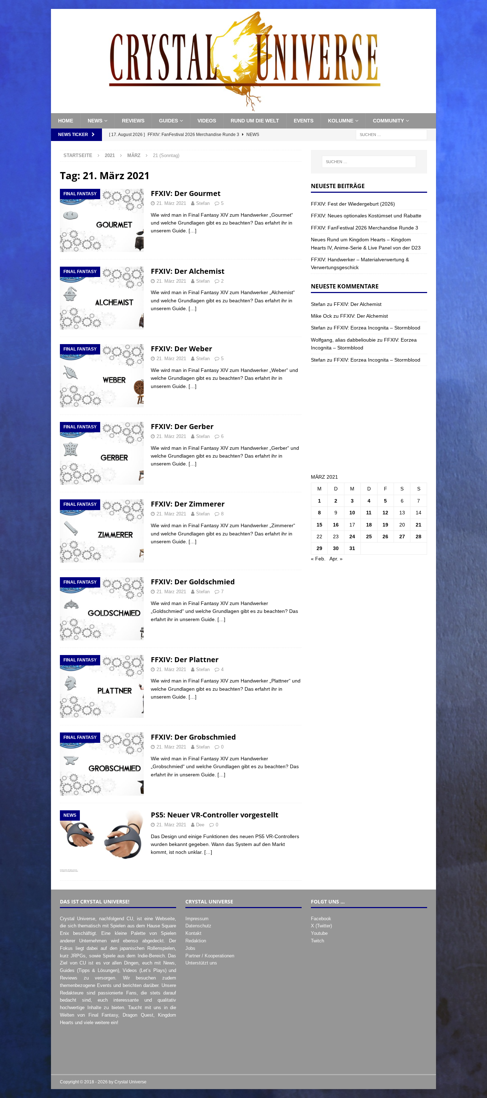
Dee (200, 824)
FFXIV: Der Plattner (185, 659)
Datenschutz (198, 925)
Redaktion (195, 940)
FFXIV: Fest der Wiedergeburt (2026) (353, 204)
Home (65, 121)
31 (352, 548)
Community (388, 121)
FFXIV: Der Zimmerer (188, 504)
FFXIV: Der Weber (181, 348)
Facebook (321, 918)
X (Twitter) (321, 925)
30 (336, 548)
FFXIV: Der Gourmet (186, 193)
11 (368, 512)
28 (418, 536)
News (95, 121)
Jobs (190, 948)
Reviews (133, 121)
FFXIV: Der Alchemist (188, 271)
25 (369, 536)
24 (352, 536)
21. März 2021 (171, 203)
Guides (168, 121)
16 (336, 525)
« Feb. (318, 558)
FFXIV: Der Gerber (182, 426)
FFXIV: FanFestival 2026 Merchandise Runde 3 (364, 228)
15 (319, 525)
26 (385, 536)
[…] (192, 230)
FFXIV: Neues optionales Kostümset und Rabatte (366, 215)
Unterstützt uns (201, 963)
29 (319, 548)
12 (385, 512)
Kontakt (193, 933)
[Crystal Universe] (243, 109)
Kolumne (340, 121)
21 (418, 525)
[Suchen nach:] (391, 134)
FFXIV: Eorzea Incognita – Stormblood (377, 328)
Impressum (197, 918)
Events (303, 121)
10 (352, 512)
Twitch (317, 940)
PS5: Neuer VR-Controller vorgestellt (214, 815)
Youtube (319, 933)
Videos (207, 121)
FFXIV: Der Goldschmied (193, 581)
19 (385, 525)
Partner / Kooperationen (209, 955)
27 (402, 536)
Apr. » (336, 558)
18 (369, 525)
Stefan (203, 203)
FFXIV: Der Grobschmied (193, 737)
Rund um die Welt (255, 121)
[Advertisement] (369, 419)
